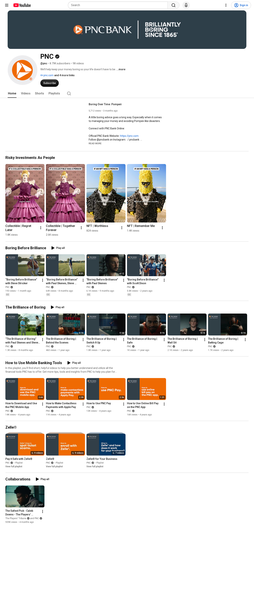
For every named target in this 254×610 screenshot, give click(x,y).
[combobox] (119, 5)
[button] (95, 143)
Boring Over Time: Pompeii (105, 104)
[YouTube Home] (21, 5)
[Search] (173, 5)
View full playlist (13, 466)
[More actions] (40, 227)
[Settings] (226, 5)
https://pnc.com (129, 135)
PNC (7, 287)
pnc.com (48, 75)
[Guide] (6, 5)
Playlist (19, 462)
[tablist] (127, 93)
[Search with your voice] (186, 5)
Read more (95, 143)
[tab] (12, 93)
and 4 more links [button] (64, 75)
